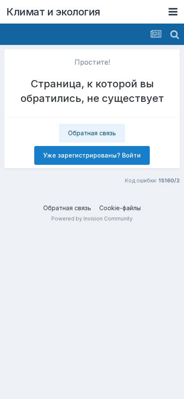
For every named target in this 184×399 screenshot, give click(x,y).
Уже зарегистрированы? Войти (92, 155)
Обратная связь (92, 133)
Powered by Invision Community (92, 218)
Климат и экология (53, 12)
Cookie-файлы (120, 207)
